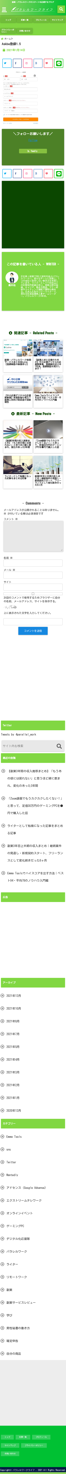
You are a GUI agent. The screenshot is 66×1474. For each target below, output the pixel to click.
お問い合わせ (24, 31)
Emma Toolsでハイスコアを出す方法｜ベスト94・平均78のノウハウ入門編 (35, 877)
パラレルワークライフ (24, 1470)
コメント (11, 519)
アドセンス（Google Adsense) (26, 1187)
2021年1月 (13, 1097)
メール (9, 570)
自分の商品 (13, 1353)
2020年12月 (13, 1110)
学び (9, 1315)
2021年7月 (13, 1034)
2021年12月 (13, 995)
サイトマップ (57, 20)
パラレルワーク (16, 1251)
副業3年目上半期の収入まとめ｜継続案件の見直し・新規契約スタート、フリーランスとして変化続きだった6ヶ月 (35, 853)
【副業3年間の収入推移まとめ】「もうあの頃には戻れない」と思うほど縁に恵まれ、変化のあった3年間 (34, 778)
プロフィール (41, 20)
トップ (8, 20)
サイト (7, 582)
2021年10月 (13, 1008)
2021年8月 (13, 1021)
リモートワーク (16, 1277)
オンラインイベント (19, 1213)
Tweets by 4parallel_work (18, 734)
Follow (33, 140)
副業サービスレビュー (21, 1302)
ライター (12, 1264)
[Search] (59, 746)
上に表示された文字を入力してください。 (28, 613)
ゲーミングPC (15, 1226)
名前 (8, 558)
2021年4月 (13, 1059)
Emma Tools (14, 1136)
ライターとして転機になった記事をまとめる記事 (35, 829)
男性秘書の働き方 (18, 1328)
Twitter (11, 1162)
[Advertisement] (33, 214)
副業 (9, 1289)
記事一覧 (24, 20)
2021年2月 (13, 1085)
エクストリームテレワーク (24, 1200)
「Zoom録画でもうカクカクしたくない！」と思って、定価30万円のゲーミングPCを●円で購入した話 (35, 805)
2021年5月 (13, 1046)
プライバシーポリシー (7, 31)
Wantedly (12, 1175)
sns (8, 1149)
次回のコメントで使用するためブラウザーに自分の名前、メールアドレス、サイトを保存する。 (32, 599)
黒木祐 (12, 285)
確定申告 (12, 1340)
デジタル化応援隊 (18, 1238)
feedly (34, 151)
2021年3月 (13, 1072)
